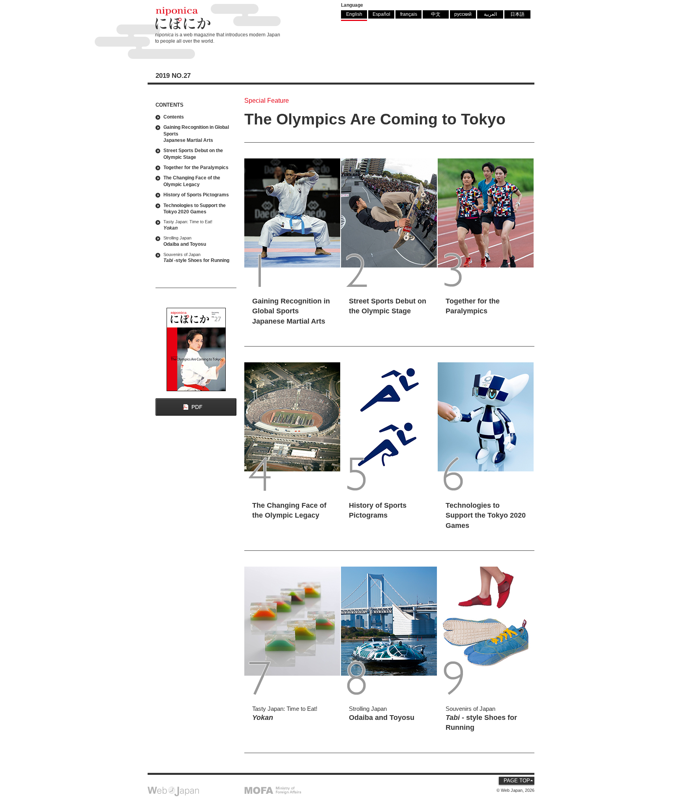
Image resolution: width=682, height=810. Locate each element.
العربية (490, 14)
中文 (435, 14)
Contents (173, 116)
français (408, 14)
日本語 (517, 14)
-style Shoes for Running (196, 257)
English (354, 14)
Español (381, 14)
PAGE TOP (517, 781)
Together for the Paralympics (196, 167)
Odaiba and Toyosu (184, 241)
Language (352, 5)
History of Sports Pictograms (196, 194)
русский (463, 14)
